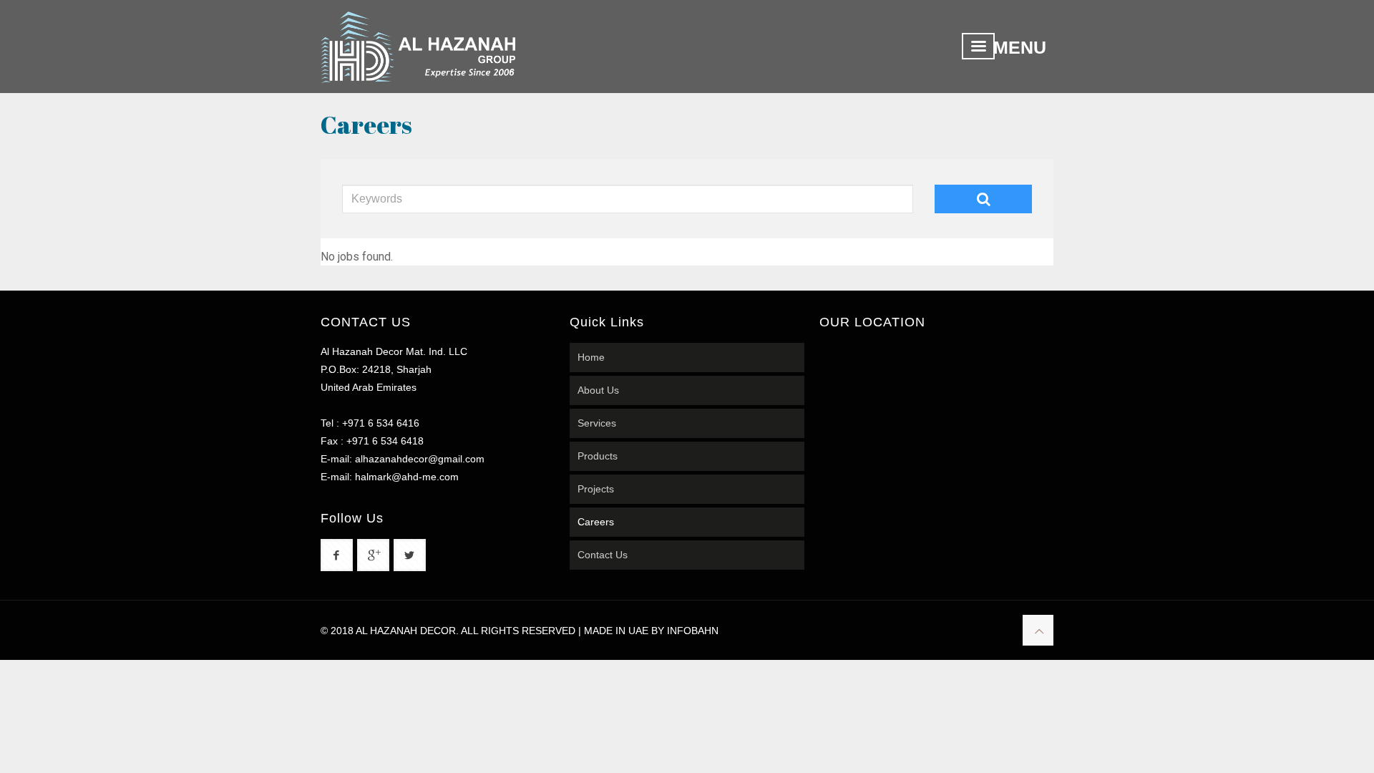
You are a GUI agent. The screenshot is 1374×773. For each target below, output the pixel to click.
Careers (596, 522)
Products (598, 456)
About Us (598, 390)
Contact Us (603, 554)
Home (591, 357)
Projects (596, 489)
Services (597, 423)
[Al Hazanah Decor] (418, 46)
